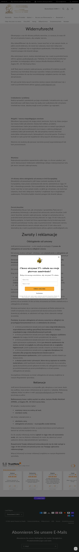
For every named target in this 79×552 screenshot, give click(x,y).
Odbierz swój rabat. (40, 289)
